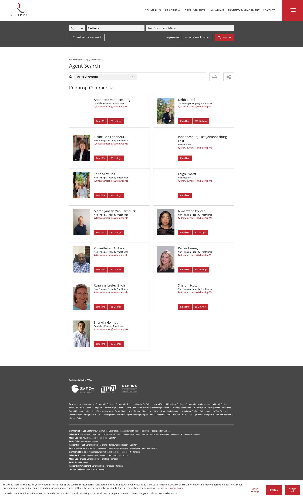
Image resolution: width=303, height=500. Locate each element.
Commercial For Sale (105, 404)
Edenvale (113, 431)
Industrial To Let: (76, 434)
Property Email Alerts (78, 415)
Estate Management (124, 411)
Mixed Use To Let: (77, 438)
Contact (92, 415)
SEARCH (226, 37)
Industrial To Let (159, 404)
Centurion (103, 431)
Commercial (88, 404)
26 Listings (116, 121)
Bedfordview (92, 431)
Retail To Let (91, 408)
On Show (197, 408)
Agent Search (133, 415)
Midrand (135, 431)
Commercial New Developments (200, 404)
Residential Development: (80, 466)
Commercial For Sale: (78, 452)
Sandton (166, 431)
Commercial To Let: (77, 431)
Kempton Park (142, 434)
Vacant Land (185, 408)
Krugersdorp (155, 434)
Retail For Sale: (75, 462)
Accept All (292, 490)
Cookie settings (255, 490)
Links (211, 415)
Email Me (100, 121)
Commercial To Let (124, 404)
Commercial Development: (80, 469)
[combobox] (190, 28)
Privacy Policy (76, 418)
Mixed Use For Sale (175, 404)
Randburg (145, 431)
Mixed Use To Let (76, 408)
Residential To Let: (77, 445)
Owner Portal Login (163, 411)
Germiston (115, 434)
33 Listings (116, 195)
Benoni (87, 434)
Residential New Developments (146, 408)
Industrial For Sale (142, 404)
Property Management (144, 411)
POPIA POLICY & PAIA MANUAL (181, 415)
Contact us (161, 415)
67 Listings (116, 269)
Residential (109, 408)
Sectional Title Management (100, 411)
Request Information (225, 415)
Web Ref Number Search (89, 37)
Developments (214, 408)
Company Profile (147, 415)
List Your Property (219, 411)
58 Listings (200, 306)
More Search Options (199, 37)
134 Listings (201, 269)
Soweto (153, 448)
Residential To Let (123, 408)
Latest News (103, 415)
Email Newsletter (117, 415)
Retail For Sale (221, 404)
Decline (274, 490)
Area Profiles (192, 411)
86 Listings (116, 232)
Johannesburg (124, 431)
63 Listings (116, 158)
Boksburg (92, 448)
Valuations (226, 408)
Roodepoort (156, 431)
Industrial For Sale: (77, 455)
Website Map (202, 415)
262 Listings (201, 121)
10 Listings (200, 232)
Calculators (205, 411)
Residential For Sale (170, 408)
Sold (100, 408)
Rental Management (78, 411)
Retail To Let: (75, 441)
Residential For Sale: (78, 448)
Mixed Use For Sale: (77, 459)
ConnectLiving (179, 411)
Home (79, 404)
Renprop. (85, 60)
